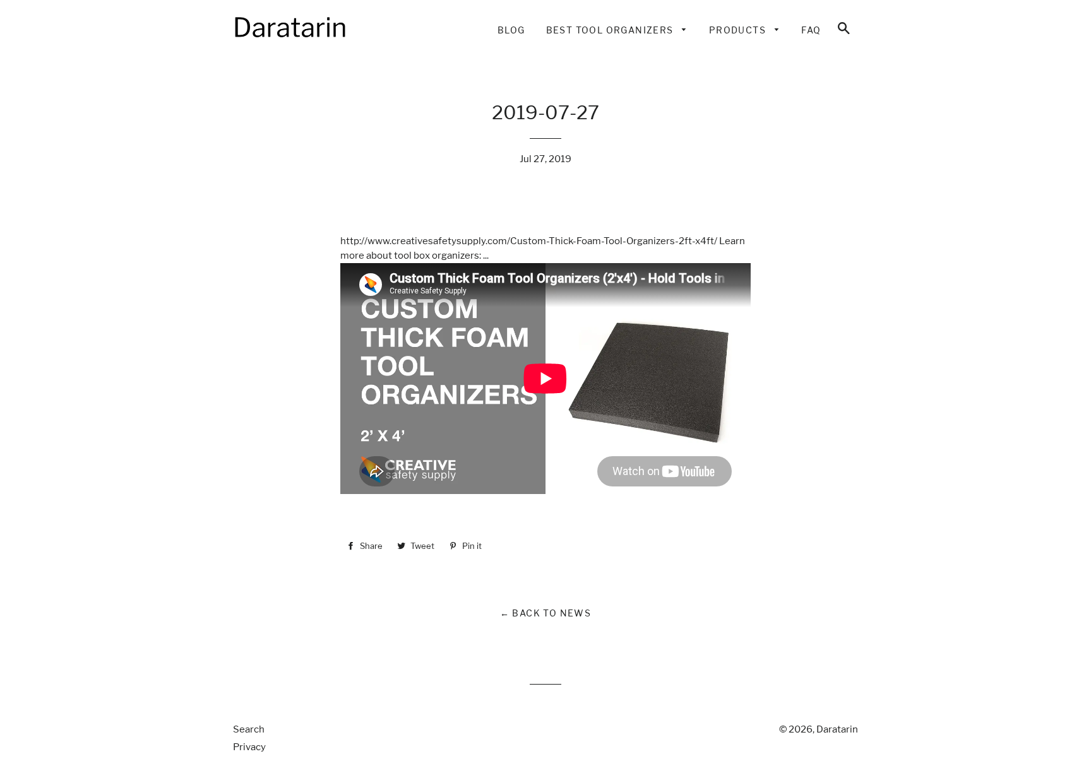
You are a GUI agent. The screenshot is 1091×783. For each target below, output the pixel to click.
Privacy (249, 747)
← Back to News (546, 613)
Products (739, 30)
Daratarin (837, 729)
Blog (511, 30)
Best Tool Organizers (611, 30)
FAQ (811, 30)
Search (249, 729)
